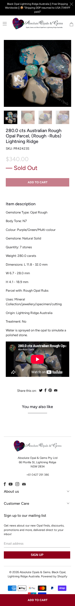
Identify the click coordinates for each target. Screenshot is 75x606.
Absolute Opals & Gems (35, 572)
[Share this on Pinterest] (50, 390)
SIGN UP (37, 555)
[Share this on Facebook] (45, 390)
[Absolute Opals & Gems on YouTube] (10, 484)
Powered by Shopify (54, 576)
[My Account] (3, 24)
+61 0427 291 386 (37, 474)
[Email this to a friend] (55, 390)
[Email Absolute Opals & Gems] (24, 484)
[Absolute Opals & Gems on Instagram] (17, 484)
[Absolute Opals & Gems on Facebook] (5, 484)
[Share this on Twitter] (40, 390)
